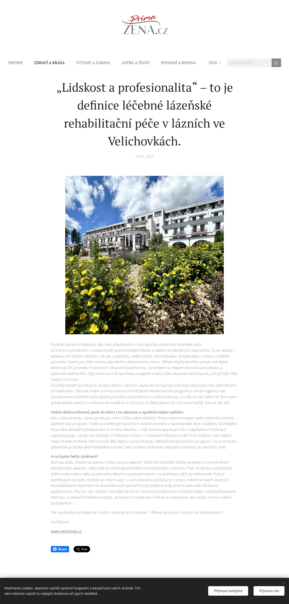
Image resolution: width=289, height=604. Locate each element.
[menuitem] (18, 62)
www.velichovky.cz (66, 531)
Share (62, 549)
